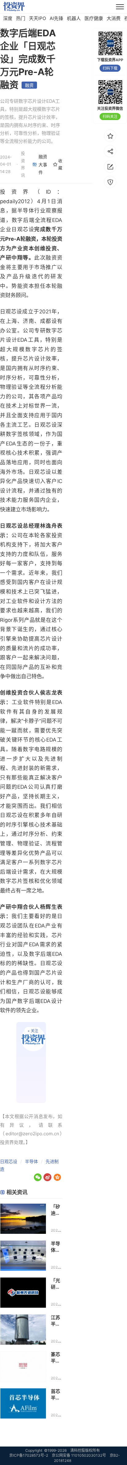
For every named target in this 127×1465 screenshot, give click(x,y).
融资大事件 (43, 164)
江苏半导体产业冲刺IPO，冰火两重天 (55, 1320)
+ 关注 (32, 1030)
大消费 (114, 18)
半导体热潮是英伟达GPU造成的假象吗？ (56, 1247)
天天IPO (37, 18)
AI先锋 (56, 18)
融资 (29, 85)
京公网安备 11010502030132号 (79, 1455)
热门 (20, 18)
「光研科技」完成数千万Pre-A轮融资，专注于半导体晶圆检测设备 (55, 1284)
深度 (7, 18)
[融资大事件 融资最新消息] (31, 1062)
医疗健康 (93, 18)
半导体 (31, 1161)
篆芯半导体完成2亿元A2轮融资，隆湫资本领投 (56, 1357)
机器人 (74, 18)
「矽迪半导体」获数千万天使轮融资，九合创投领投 (55, 1210)
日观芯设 (8, 1161)
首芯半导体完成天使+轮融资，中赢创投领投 (55, 1394)
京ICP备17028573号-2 (28, 1455)
